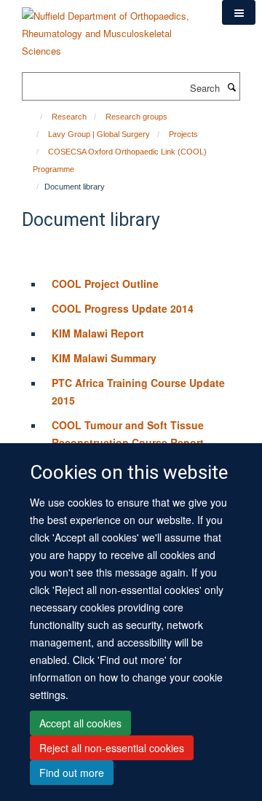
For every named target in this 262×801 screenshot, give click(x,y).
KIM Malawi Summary (104, 358)
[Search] (231, 87)
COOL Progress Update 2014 (123, 308)
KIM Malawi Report (98, 333)
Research (69, 116)
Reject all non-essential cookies (111, 748)
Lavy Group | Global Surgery (99, 134)
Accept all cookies (80, 723)
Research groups (136, 116)
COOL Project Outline (105, 283)
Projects (183, 134)
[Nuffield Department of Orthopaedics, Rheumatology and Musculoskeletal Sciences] (111, 28)
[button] (238, 12)
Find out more (71, 772)
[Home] (34, 117)
